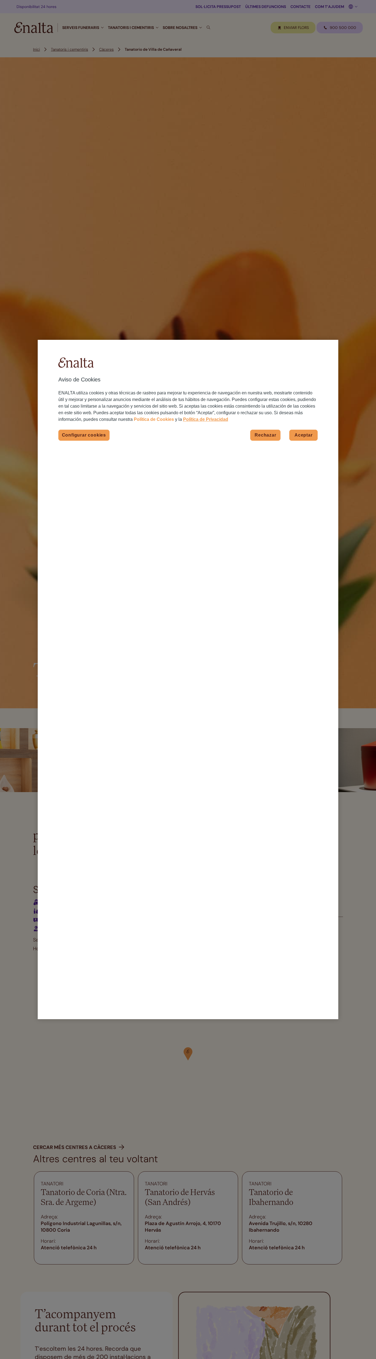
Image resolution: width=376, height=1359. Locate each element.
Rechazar (265, 435)
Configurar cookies (84, 435)
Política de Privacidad (205, 419)
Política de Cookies (154, 419)
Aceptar (304, 435)
